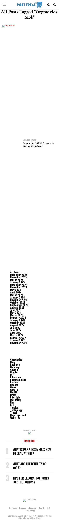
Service (14, 407)
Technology (16, 410)
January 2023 (17, 320)
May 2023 (15, 312)
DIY (12, 375)
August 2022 (17, 325)
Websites (15, 417)
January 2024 (17, 297)
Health (13, 392)
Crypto (13, 372)
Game (13, 387)
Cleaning (14, 367)
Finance (14, 385)
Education (15, 377)
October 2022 (17, 323)
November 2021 (18, 343)
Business (15, 364)
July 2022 (15, 328)
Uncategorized (18, 415)
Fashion (14, 382)
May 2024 (15, 290)
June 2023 (15, 310)
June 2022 (15, 330)
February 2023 (18, 317)
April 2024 (16, 292)
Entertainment (18, 380)
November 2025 (18, 277)
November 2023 (18, 300)
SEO (12, 405)
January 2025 (17, 282)
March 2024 (16, 295)
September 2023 (19, 305)
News (13, 402)
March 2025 (16, 280)
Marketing (15, 400)
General (14, 390)
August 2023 (17, 307)
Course (14, 370)
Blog (12, 362)
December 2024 (18, 285)
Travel (13, 412)
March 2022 (16, 335)
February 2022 (18, 338)
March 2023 (16, 315)
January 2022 (17, 340)
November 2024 (18, 287)
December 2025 (18, 275)
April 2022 (16, 333)
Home (13, 395)
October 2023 (17, 302)
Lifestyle (15, 397)
